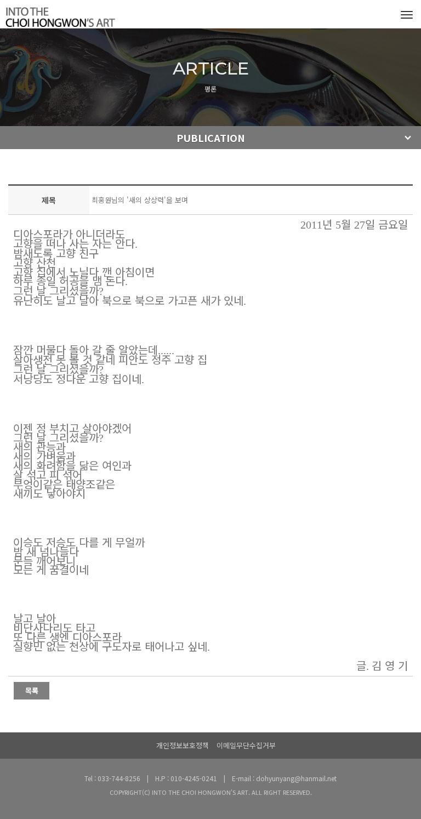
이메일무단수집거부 (246, 745)
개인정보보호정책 (182, 745)
